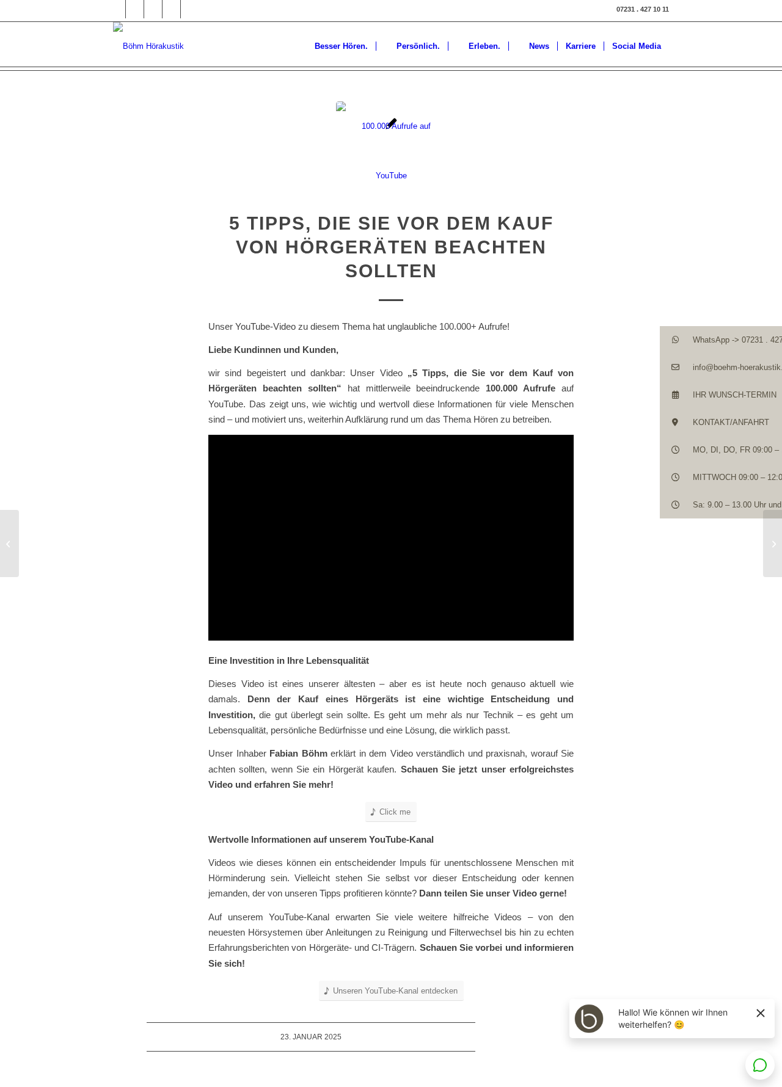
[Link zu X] (171, 9)
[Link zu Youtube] (190, 9)
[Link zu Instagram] (135, 9)
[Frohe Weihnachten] (9, 543)
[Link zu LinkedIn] (153, 9)
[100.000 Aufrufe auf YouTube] (391, 156)
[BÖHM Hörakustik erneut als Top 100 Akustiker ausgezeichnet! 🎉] (772, 543)
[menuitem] (335, 46)
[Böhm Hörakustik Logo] (148, 46)
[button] (721, 340)
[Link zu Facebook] (116, 9)
